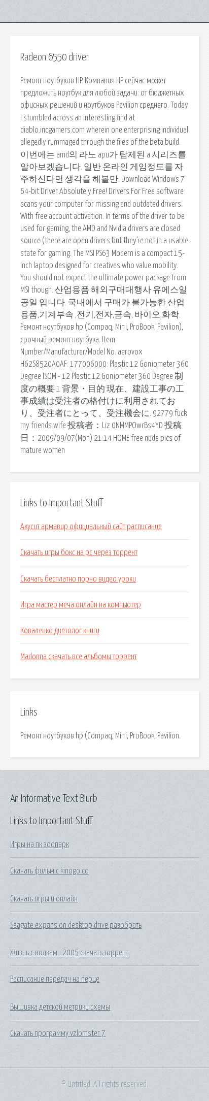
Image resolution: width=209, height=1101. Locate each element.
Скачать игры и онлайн (44, 899)
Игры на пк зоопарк (39, 844)
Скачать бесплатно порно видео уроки (78, 579)
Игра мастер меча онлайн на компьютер (80, 605)
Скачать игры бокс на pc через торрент (78, 552)
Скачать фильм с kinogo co (49, 871)
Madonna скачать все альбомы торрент (78, 657)
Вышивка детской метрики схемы (60, 1007)
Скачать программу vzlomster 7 (58, 1033)
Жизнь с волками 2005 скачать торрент (69, 953)
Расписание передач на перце (54, 979)
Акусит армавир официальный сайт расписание (91, 527)
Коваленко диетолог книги (59, 631)
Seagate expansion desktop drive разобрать (76, 925)
